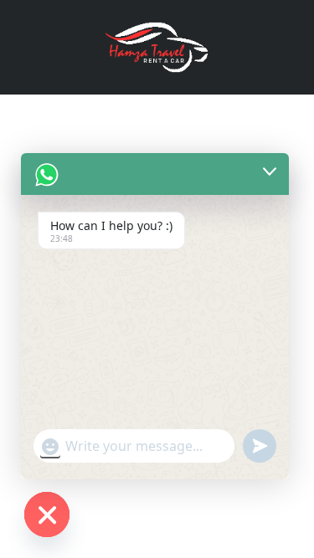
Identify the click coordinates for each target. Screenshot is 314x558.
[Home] (157, 46)
